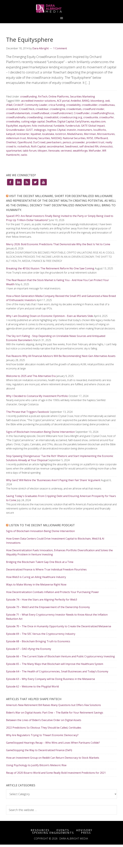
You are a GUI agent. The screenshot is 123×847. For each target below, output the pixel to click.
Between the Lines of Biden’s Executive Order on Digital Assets (43, 720)
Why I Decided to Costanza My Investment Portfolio (37, 396)
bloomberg (97, 100)
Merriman (90, 134)
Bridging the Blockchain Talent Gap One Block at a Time (39, 562)
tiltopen (42, 150)
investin (71, 130)
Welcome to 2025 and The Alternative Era (31, 376)
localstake (48, 134)
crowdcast (12, 109)
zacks (24, 155)
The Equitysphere (29, 40)
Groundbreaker (15, 130)
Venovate (54, 150)
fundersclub (73, 125)
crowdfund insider (93, 109)
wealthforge (80, 150)
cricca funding (57, 105)
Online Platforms (59, 96)
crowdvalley (13, 121)
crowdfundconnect (61, 113)
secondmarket (55, 146)
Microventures (106, 134)
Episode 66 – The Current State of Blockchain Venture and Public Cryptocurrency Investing (60, 656)
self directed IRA (88, 146)
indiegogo (40, 130)
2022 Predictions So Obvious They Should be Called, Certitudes (43, 727)
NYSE (90, 138)
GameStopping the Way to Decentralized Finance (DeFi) (39, 750)
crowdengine (57, 109)
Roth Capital (38, 146)
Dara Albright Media (61, 8)
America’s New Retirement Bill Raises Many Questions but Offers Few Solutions (53, 705)
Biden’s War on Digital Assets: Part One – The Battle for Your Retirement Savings (54, 712)
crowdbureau (107, 105)
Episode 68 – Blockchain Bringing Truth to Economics (38, 641)
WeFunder (95, 150)
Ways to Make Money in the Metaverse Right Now (36, 584)
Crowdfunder (82, 113)
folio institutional (42, 125)
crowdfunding (28, 96)
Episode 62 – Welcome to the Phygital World (32, 686)
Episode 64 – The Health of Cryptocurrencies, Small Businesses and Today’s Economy (57, 671)
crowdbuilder (90, 105)
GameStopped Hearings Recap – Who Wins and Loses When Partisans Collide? (53, 742)
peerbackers (54, 142)
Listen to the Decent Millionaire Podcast (42, 525)
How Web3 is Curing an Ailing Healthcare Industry (36, 577)
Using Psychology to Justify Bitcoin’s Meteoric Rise (36, 765)
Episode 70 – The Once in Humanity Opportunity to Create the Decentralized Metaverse (58, 626)
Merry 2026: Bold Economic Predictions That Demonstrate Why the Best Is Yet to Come (58, 244)
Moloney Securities (38, 138)
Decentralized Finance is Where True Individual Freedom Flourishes (46, 569)
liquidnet (36, 134)
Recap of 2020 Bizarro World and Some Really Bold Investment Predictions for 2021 (56, 772)
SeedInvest (71, 146)
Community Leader (36, 105)
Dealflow (51, 121)
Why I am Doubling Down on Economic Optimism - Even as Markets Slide (49, 316)
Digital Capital (65, 121)
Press (86, 832)
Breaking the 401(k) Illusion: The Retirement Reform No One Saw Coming (50, 268)
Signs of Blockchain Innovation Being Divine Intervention (40, 432)
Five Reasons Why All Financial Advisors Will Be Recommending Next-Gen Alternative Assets (60, 356)
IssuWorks (99, 130)
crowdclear (42, 109)
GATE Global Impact (93, 125)
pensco (67, 142)
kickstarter (22, 134)
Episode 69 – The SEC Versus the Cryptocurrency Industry (40, 634)
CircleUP (18, 105)
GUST (29, 130)
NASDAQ (56, 138)
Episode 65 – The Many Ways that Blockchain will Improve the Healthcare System (54, 664)
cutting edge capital (33, 121)
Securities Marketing (82, 96)
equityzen (25, 125)
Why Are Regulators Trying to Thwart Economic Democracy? (42, 735)
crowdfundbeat (40, 113)
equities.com (98, 121)
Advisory (84, 830)
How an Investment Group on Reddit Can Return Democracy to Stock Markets (52, 757)
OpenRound (24, 142)
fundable (59, 125)
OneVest (11, 142)
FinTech (42, 96)
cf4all (9, 105)
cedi (107, 100)
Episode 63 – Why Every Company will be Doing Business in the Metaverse (50, 679)
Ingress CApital (56, 130)
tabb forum (30, 150)
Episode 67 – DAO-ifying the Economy (28, 649)
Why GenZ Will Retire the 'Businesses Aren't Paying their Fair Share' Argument (53, 480)
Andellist (76, 100)
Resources (40, 830)
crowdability (73, 105)
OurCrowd (39, 142)
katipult (10, 134)
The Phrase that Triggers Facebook (27, 412)
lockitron (60, 134)
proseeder (78, 142)
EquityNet (12, 125)
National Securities (74, 138)
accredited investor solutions (38, 100)
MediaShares (75, 134)
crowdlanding (35, 117)
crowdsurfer (106, 117)
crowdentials (74, 109)
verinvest (66, 150)
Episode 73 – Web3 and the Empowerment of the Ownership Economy (48, 607)
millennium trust (16, 138)
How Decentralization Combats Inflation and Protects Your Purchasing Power (52, 592)
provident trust (95, 142)
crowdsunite (90, 117)
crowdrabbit (51, 117)
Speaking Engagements (53, 832)
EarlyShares (82, 121)
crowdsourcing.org (71, 117)
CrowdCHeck (26, 109)
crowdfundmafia (15, 117)
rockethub (23, 146)
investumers (84, 130)
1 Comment (60, 48)
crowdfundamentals (18, 113)
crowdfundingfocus (102, 113)
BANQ (85, 100)
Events (63, 830)
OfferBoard (101, 138)
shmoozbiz (106, 146)
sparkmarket (14, 150)
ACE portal (63, 100)
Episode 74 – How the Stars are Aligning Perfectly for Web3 (41, 599)
